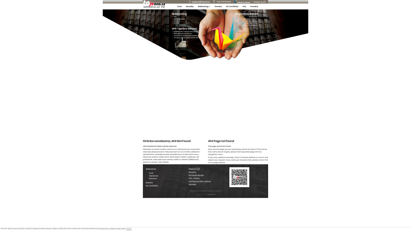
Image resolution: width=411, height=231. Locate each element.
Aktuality (190, 6)
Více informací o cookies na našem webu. (112, 229)
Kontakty (254, 6)
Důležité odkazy (243, 2)
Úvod (179, 6)
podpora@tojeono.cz (201, 2)
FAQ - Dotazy (194, 178)
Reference (153, 178)
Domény (218, 6)
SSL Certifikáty (232, 6)
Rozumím (129, 228)
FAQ (244, 6)
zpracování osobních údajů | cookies (205, 191)
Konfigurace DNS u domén (200, 181)
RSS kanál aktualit (196, 175)
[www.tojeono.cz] (154, 8)
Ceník (151, 173)
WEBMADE (211, 194)
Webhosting (203, 6)
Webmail (193, 169)
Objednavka (153, 176)
